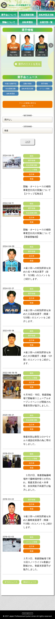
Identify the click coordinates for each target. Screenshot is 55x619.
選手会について (8, 14)
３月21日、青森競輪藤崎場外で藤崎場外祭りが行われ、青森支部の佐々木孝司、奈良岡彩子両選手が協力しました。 (37, 482)
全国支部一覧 (46, 22)
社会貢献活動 (27, 14)
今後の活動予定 (10, 84)
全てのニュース (11, 582)
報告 (31, 156)
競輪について (8, 22)
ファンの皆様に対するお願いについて (27, 104)
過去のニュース (29, 582)
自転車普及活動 (46, 14)
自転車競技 (27, 22)
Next (50, 45)
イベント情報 (44, 89)
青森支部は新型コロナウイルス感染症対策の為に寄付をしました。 (37, 440)
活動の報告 (27, 84)
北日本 (31, 174)
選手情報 (44, 84)
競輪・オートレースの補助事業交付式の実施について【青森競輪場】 (37, 233)
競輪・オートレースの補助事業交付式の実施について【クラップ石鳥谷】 (37, 190)
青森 (31, 179)
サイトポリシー (27, 613)
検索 (27, 141)
